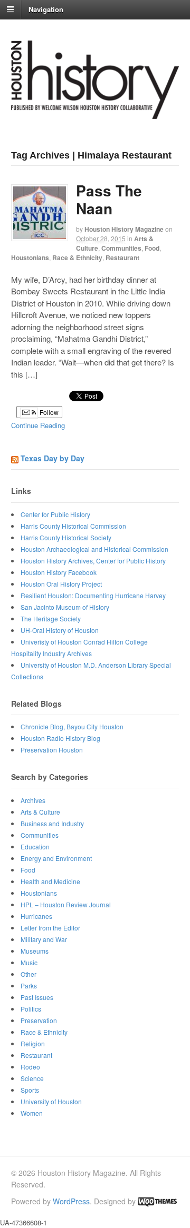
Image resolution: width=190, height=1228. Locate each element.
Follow (48, 412)
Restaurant (122, 257)
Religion (33, 1043)
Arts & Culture (40, 811)
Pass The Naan (109, 199)
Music (29, 962)
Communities (121, 248)
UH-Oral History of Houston (60, 630)
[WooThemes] (157, 1201)
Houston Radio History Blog (60, 738)
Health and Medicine (50, 881)
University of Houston (51, 1101)
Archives (33, 800)
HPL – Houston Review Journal (66, 904)
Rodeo (30, 1066)
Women (32, 1112)
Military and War (44, 939)
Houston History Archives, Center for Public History (93, 560)
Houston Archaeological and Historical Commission (94, 548)
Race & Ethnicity (77, 257)
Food (152, 248)
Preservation (39, 1020)
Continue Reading (38, 425)
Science (32, 1078)
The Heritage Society (51, 618)
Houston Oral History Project (61, 583)
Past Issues (37, 997)
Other (28, 973)
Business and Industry (52, 823)
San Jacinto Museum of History (65, 606)
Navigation (45, 9)
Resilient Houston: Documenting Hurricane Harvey (93, 595)
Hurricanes (36, 916)
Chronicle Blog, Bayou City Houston (72, 726)
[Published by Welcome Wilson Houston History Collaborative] (95, 113)
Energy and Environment (56, 858)
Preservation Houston (52, 749)
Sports (30, 1089)
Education (35, 846)
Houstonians (30, 257)
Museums (35, 950)
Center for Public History (55, 514)
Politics (31, 1008)
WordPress (71, 1201)
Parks (29, 985)
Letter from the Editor (50, 927)
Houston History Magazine (124, 229)
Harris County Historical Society (66, 537)
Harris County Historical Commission (73, 525)
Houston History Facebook (59, 572)
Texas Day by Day (52, 458)
